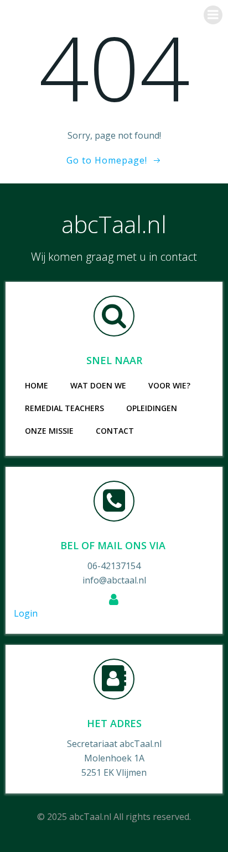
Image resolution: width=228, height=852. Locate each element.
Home (36, 385)
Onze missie (49, 430)
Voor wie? (169, 385)
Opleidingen (151, 408)
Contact (115, 430)
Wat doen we (98, 385)
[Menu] (213, 15)
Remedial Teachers (64, 408)
